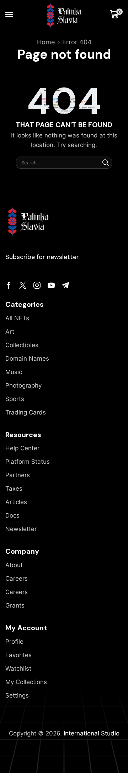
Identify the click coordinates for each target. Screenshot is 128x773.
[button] (9, 14)
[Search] (106, 163)
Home (46, 42)
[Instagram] (37, 285)
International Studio (91, 733)
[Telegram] (65, 285)
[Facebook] (8, 285)
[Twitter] (22, 285)
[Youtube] (51, 285)
